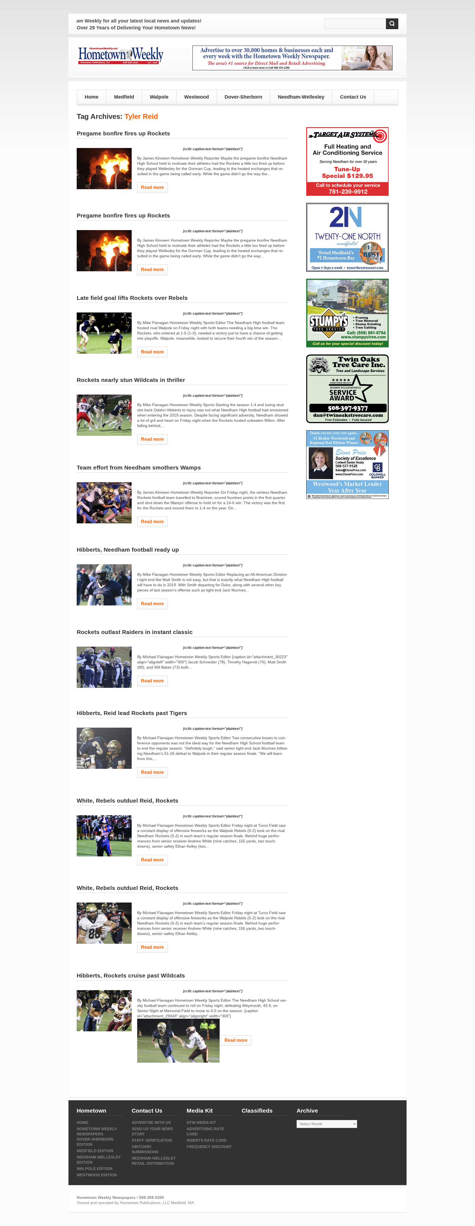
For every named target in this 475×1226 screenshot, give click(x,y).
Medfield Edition (95, 1151)
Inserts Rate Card (207, 1140)
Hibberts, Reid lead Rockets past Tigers (132, 713)
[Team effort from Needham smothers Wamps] (104, 502)
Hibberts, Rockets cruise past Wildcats (131, 975)
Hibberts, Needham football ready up (128, 549)
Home (91, 97)
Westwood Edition (97, 1175)
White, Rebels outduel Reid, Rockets (127, 800)
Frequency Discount (209, 1146)
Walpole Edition (94, 1168)
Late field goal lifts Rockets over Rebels (132, 298)
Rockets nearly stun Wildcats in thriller (131, 380)
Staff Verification (152, 1140)
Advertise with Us (151, 1122)
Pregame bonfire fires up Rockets (123, 133)
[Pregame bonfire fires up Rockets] (104, 168)
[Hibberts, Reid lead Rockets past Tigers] (104, 748)
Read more (152, 187)
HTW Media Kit (201, 1122)
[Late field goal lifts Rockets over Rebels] (104, 333)
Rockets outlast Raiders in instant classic (135, 632)
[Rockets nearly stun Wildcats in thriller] (104, 415)
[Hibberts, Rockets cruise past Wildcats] (104, 1010)
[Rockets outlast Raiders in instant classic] (104, 667)
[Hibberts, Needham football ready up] (104, 584)
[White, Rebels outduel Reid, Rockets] (104, 835)
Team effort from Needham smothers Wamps (139, 467)
